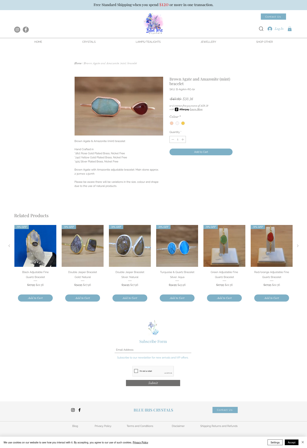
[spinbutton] (178, 139)
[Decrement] (172, 139)
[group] (153, 265)
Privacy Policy (140, 442)
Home (78, 63)
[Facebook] (26, 30)
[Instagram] (17, 30)
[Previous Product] (9, 246)
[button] (290, 28)
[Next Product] (298, 246)
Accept (291, 442)
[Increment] (183, 139)
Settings (275, 442)
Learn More (196, 109)
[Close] (303, 442)
